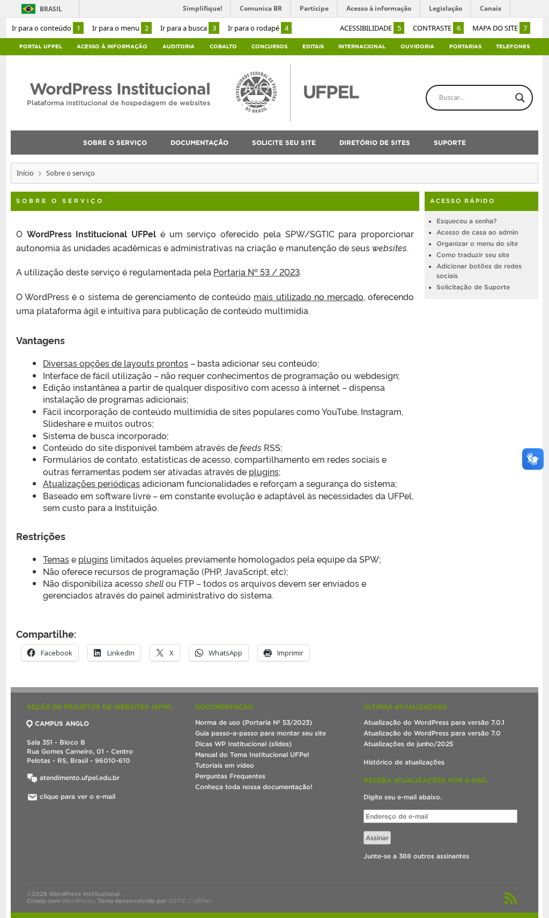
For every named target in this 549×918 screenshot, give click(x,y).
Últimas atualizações (405, 706)
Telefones (513, 46)
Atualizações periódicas (91, 483)
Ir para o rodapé (258, 28)
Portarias (465, 46)
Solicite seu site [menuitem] (284, 142)
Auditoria (178, 46)
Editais (313, 46)
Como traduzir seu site (472, 254)
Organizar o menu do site (477, 243)
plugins (264, 471)
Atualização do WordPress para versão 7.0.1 (434, 722)
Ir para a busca (188, 28)
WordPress (78, 901)
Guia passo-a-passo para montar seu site (260, 733)
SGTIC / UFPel (189, 901)
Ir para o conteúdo (46, 28)
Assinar (377, 837)
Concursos (269, 46)
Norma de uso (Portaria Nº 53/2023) (253, 722)
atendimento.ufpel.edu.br (79, 777)
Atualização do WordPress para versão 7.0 (432, 733)
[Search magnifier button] (520, 97)
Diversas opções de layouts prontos (115, 363)
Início (25, 173)
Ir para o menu (120, 28)
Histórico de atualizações (403, 762)
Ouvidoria (417, 46)
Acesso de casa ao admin (477, 232)
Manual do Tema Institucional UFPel (252, 754)
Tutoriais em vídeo (224, 765)
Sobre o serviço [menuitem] (115, 142)
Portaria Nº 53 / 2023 (256, 272)
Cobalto (223, 46)
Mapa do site (499, 28)
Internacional (361, 46)
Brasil (51, 8)
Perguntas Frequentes (230, 776)
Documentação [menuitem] (199, 142)
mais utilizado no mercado (308, 296)
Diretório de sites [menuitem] (374, 142)
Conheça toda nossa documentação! (254, 786)
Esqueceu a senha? (466, 220)
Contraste (437, 28)
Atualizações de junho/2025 (408, 743)
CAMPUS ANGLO (62, 723)
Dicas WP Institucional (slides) (243, 743)
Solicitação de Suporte (473, 286)
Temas (56, 559)
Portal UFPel (40, 46)
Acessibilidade (370, 28)
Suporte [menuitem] (450, 142)
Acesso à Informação (112, 46)
